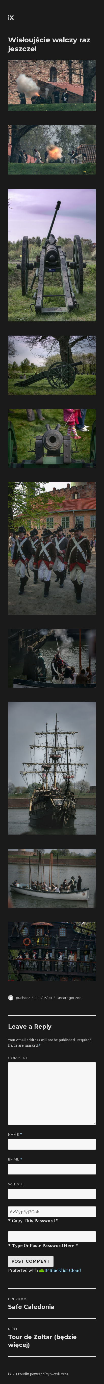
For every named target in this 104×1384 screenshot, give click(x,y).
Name (15, 1134)
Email (15, 1159)
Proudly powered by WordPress (42, 1374)
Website (16, 1184)
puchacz (23, 998)
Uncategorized (69, 998)
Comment (18, 1058)
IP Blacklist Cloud (62, 1270)
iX (11, 17)
